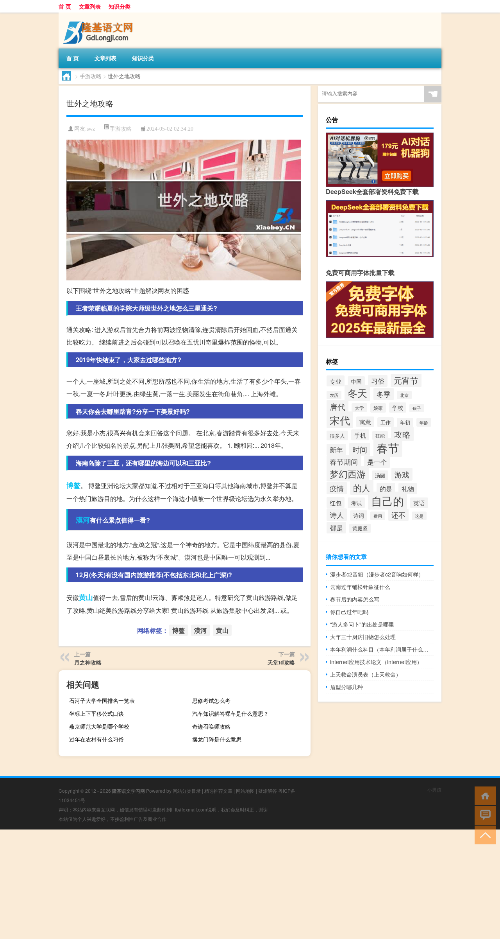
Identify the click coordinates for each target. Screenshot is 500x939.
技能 (380, 435)
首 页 (65, 6)
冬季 (384, 394)
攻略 (402, 434)
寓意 (365, 422)
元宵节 (406, 380)
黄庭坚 (360, 528)
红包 (335, 502)
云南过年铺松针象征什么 (360, 587)
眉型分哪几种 (346, 687)
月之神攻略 (88, 662)
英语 (419, 503)
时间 (359, 449)
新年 (336, 449)
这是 (419, 516)
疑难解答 (267, 790)
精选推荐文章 (218, 790)
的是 (386, 488)
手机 (360, 435)
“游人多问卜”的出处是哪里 (362, 624)
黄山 (86, 597)
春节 (388, 447)
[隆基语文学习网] (100, 15)
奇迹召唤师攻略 (211, 726)
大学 (359, 407)
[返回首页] (483, 795)
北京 (404, 395)
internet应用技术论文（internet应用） (376, 662)
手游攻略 (91, 76)
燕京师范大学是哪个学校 (99, 726)
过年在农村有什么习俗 (96, 739)
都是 (336, 527)
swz (91, 129)
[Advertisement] (234, 884)
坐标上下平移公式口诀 (96, 713)
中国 (356, 381)
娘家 (378, 407)
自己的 (387, 500)
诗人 (337, 515)
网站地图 (245, 790)
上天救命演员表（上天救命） (365, 674)
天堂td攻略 (281, 662)
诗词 (358, 515)
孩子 (416, 408)
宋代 (340, 420)
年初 (405, 422)
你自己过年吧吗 (349, 612)
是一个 (377, 462)
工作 (385, 422)
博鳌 (73, 485)
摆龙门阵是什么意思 (216, 739)
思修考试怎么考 (211, 700)
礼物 (408, 488)
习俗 (377, 381)
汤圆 (380, 475)
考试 (356, 503)
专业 (335, 381)
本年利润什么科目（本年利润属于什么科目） (382, 649)
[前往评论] (483, 815)
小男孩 (434, 789)
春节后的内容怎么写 (354, 599)
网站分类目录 (187, 790)
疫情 (337, 488)
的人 (361, 487)
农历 (334, 395)
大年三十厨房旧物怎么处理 (363, 637)
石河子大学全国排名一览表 (102, 700)
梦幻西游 (348, 473)
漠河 (83, 520)
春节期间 (344, 461)
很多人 (337, 435)
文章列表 (90, 6)
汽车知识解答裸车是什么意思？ (230, 713)
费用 (377, 516)
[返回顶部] (483, 834)
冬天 (357, 393)
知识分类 (119, 6)
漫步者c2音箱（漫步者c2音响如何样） (377, 574)
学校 (397, 407)
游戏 (402, 474)
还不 (398, 515)
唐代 (337, 406)
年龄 (424, 422)
